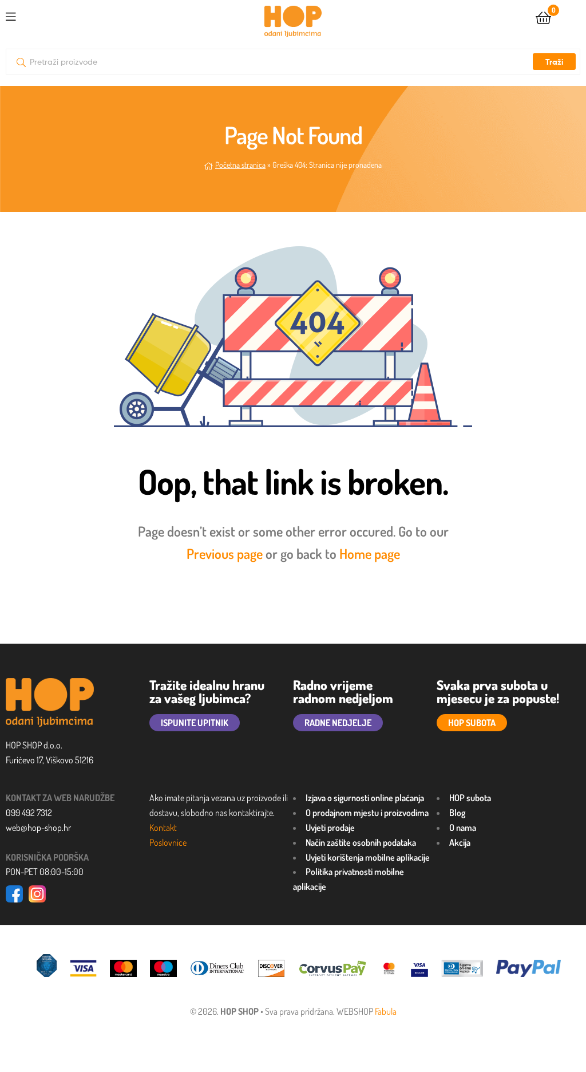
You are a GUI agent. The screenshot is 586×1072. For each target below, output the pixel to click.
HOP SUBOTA (472, 722)
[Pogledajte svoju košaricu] (543, 17)
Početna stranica (240, 165)
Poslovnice (168, 842)
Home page (369, 553)
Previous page (225, 553)
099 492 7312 (29, 812)
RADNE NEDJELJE (337, 722)
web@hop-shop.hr (38, 827)
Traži (554, 62)
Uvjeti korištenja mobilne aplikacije (368, 857)
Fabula (386, 1011)
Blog (457, 812)
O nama (462, 827)
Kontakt (163, 827)
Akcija (459, 842)
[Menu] (10, 15)
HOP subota (470, 797)
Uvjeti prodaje (330, 827)
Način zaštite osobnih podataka (361, 842)
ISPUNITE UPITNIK (194, 722)
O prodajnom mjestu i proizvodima (367, 812)
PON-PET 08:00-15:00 (45, 871)
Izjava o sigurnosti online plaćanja (365, 797)
